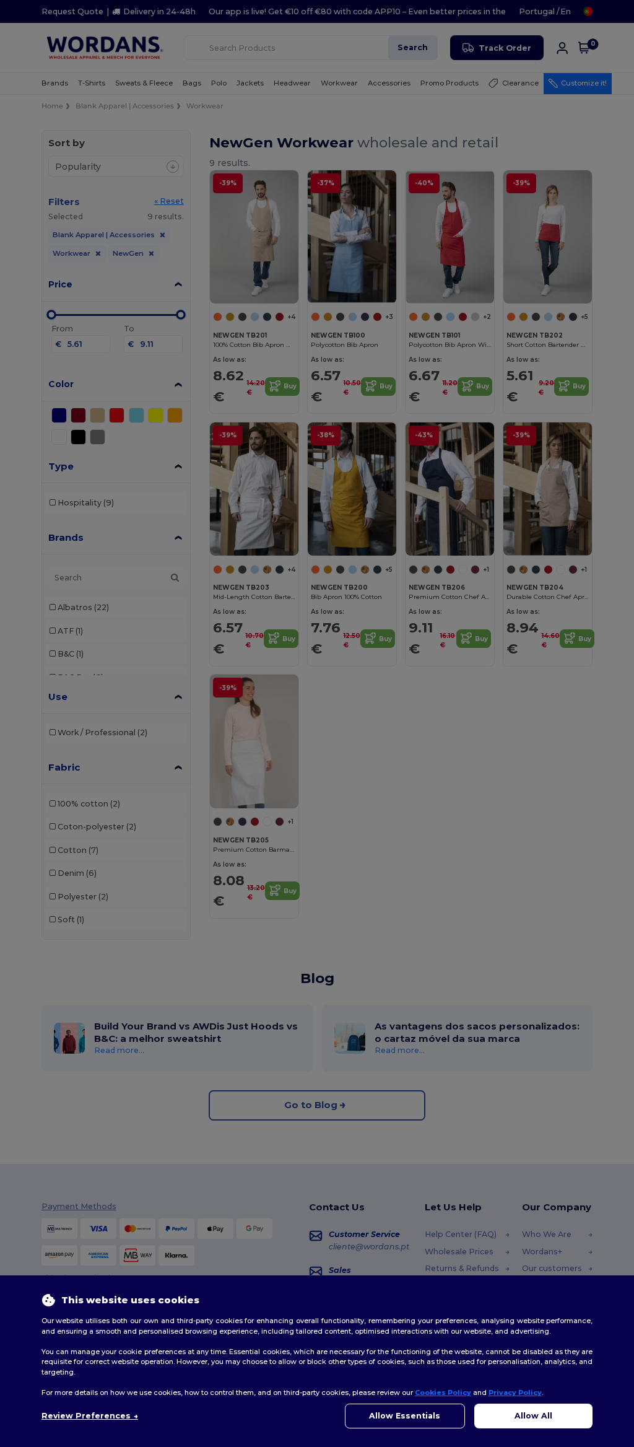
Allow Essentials (404, 1415)
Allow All (533, 1415)
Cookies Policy (443, 1392)
